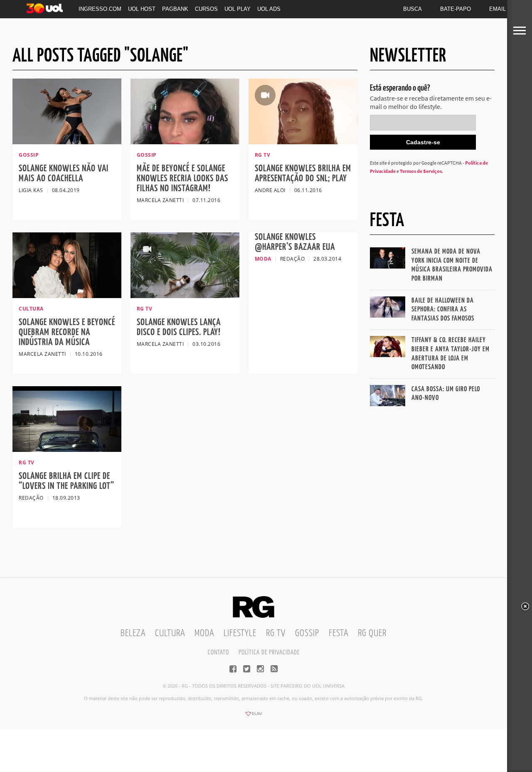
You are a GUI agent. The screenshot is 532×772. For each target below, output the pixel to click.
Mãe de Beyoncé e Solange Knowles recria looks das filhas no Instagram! (182, 178)
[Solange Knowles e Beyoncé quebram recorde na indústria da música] (66, 295)
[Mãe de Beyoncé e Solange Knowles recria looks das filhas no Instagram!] (185, 142)
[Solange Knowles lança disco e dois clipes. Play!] (185, 295)
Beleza (133, 633)
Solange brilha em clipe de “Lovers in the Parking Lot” (66, 481)
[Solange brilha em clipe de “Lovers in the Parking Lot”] (66, 449)
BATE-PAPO (455, 9)
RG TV (276, 633)
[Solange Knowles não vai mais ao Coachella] (66, 142)
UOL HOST (141, 9)
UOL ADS (269, 9)
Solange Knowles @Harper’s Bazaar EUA (295, 242)
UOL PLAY (237, 9)
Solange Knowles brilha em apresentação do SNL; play (303, 173)
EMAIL (497, 9)
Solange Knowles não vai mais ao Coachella (63, 173)
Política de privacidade (269, 652)
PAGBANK (175, 9)
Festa (338, 633)
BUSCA (412, 9)
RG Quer (372, 633)
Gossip (307, 633)
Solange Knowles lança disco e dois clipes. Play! (179, 327)
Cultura (170, 633)
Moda (204, 633)
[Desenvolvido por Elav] (253, 716)
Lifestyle (240, 633)
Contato (218, 652)
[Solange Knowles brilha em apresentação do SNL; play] (303, 142)
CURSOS (206, 9)
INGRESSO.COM (100, 9)
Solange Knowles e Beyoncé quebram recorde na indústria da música (67, 332)
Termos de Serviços (421, 171)
